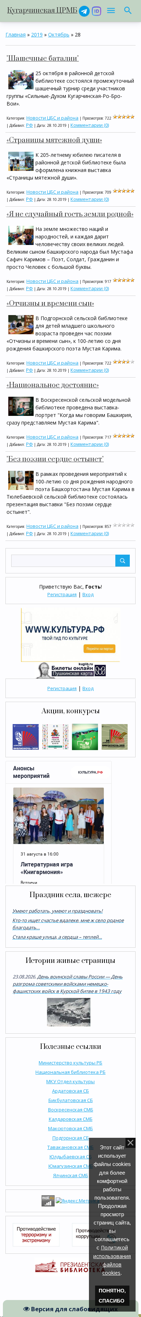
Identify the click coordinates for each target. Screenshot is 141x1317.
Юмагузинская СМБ (70, 1166)
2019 (37, 34)
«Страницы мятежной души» (54, 140)
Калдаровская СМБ (71, 1119)
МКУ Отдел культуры (70, 1081)
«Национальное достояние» (53, 385)
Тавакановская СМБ (70, 1147)
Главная (15, 34)
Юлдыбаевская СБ (71, 1156)
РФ (29, 125)
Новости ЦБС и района (52, 118)
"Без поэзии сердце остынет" (55, 459)
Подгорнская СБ (70, 1138)
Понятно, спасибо (112, 1296)
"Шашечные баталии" (43, 58)
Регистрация (62, 594)
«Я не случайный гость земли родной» (70, 214)
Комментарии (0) (89, 125)
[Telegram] (84, 10)
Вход (88, 594)
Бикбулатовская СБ (70, 1100)
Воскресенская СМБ (70, 1109)
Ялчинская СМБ (70, 1175)
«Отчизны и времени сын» (50, 303)
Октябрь (58, 34)
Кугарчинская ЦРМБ (42, 10)
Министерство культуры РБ (70, 1062)
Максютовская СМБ (70, 1128)
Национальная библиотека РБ (70, 1072)
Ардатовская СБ (70, 1091)
